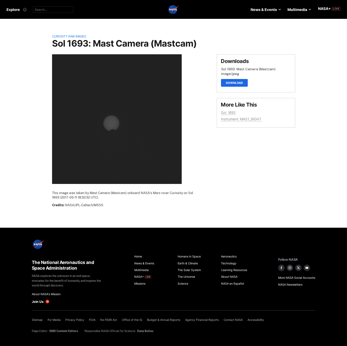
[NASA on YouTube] (307, 268)
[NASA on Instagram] (290, 268)
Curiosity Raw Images (69, 36)
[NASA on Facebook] (281, 268)
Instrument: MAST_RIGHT (241, 119)
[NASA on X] (298, 268)
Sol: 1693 (228, 113)
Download (234, 82)
